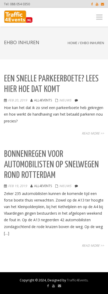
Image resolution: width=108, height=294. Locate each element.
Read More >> (93, 133)
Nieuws (65, 100)
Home (72, 42)
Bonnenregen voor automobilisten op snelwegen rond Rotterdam (51, 164)
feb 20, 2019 (17, 100)
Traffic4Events (77, 280)
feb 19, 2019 (17, 186)
